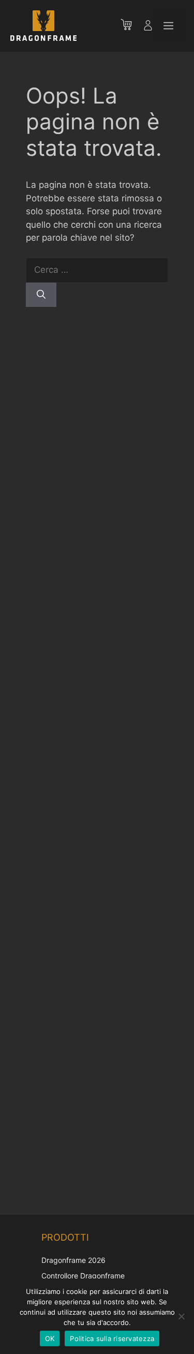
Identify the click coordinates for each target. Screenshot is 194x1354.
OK (50, 1338)
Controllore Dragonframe (83, 1275)
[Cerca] (41, 295)
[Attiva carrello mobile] (131, 26)
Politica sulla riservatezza (112, 1338)
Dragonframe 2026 (73, 1260)
